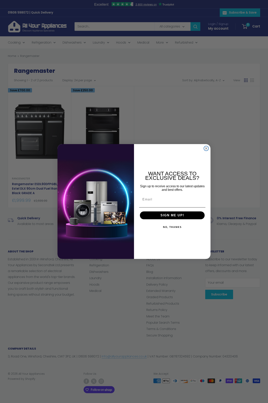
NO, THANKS (172, 227)
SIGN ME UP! (172, 215)
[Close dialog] (206, 148)
